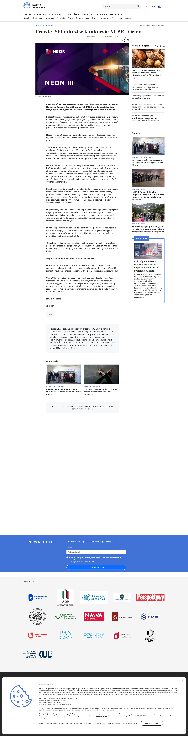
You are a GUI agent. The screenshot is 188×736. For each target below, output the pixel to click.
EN (163, 6)
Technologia (116, 14)
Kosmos (27, 14)
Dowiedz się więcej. (130, 723)
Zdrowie (67, 14)
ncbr (50, 314)
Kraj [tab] (156, 46)
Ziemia (85, 14)
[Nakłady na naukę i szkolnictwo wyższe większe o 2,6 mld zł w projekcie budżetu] (148, 271)
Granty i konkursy (46, 25)
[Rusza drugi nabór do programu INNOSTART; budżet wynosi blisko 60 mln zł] (63, 381)
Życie (76, 14)
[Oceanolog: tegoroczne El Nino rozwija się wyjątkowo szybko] (148, 97)
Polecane (142, 238)
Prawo (71, 18)
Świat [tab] (162, 46)
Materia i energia (99, 14)
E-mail (69, 547)
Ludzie (128, 18)
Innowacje (49, 18)
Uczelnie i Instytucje (33, 18)
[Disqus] (82, 446)
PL (159, 6)
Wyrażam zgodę (152, 723)
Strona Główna (144, 25)
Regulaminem (101, 406)
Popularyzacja (82, 18)
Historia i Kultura (42, 14)
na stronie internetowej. (83, 258)
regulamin (79, 557)
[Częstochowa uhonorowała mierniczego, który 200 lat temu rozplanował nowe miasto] (148, 87)
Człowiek (56, 14)
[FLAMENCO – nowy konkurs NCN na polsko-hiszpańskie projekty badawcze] (101, 381)
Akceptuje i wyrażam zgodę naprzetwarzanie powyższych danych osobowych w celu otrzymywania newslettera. (95, 558)
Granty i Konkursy (100, 18)
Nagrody (61, 18)
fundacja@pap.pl (101, 716)
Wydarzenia (117, 18)
